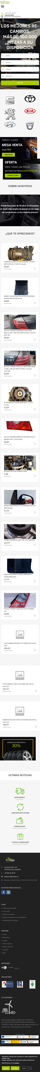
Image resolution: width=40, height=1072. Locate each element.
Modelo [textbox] (8, 62)
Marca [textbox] (8, 56)
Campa (5, 940)
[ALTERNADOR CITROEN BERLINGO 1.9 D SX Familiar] (20, 394)
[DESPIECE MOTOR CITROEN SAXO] (20, 462)
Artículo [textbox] (9, 76)
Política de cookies (8, 914)
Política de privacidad (9, 908)
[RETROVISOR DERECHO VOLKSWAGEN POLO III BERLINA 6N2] (20, 497)
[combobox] (20, 55)
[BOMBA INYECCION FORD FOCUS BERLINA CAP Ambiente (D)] (20, 711)
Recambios (6, 937)
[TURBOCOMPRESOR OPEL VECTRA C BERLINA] (20, 531)
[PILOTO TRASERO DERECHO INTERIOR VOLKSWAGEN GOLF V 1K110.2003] (20, 428)
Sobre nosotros (7, 943)
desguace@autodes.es (11, 876)
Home (4, 934)
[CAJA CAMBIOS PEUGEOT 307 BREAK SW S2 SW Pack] (20, 634)
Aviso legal (6, 911)
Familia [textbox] (8, 69)
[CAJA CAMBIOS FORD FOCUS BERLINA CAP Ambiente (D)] (20, 675)
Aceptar (6, 1068)
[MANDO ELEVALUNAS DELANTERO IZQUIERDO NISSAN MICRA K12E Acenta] (20, 287)
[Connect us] (3, 892)
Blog (4, 953)
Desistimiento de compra (10, 920)
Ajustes (24, 1068)
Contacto (5, 950)
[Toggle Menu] (2, 7)
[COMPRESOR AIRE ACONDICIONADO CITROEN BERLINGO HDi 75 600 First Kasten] (20, 253)
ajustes (17, 1063)
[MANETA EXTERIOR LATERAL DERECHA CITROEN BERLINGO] (20, 566)
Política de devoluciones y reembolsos (14, 917)
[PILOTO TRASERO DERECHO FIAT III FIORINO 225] (20, 600)
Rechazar (15, 1068)
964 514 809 (9, 15)
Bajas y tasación (8, 947)
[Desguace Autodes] (9, 2)
